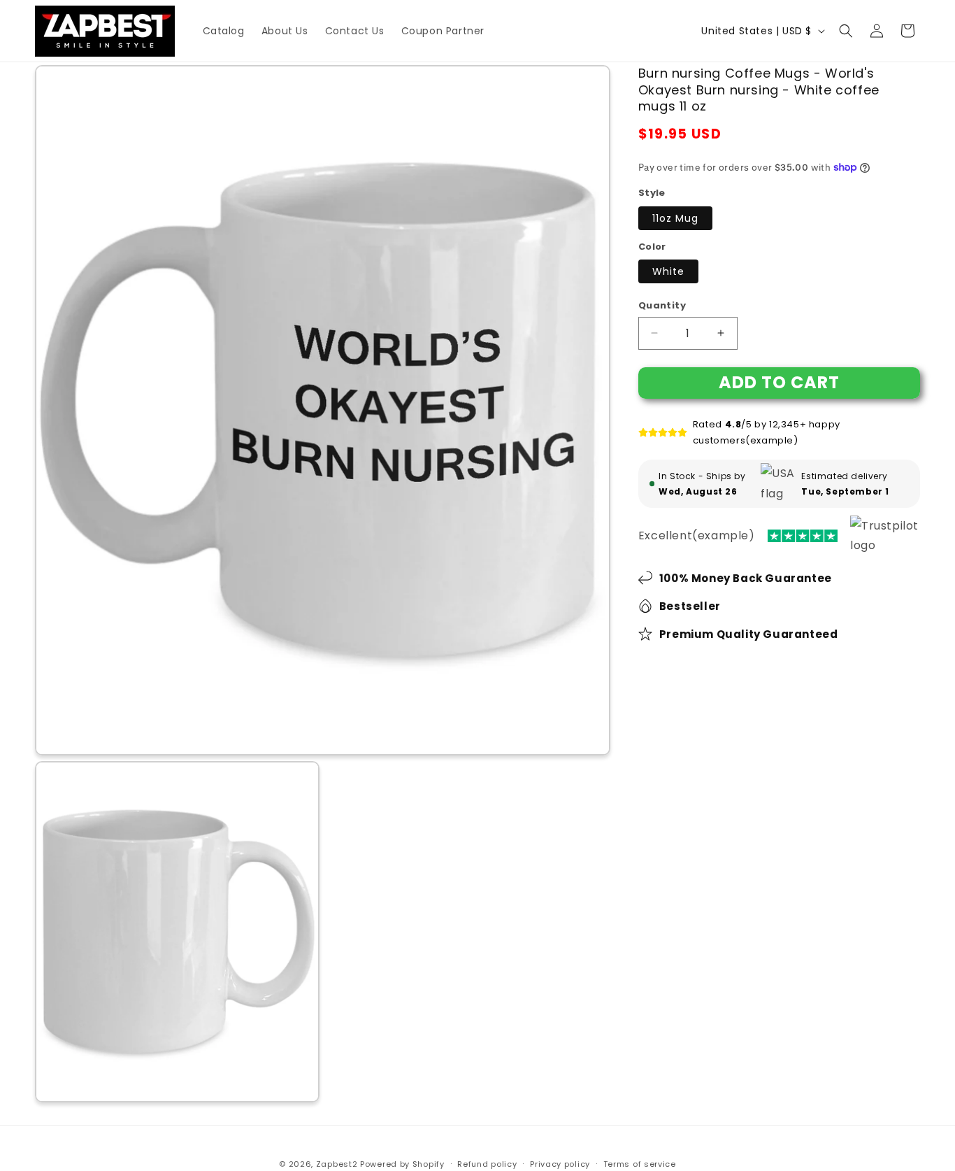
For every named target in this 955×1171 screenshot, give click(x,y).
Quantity (662, 305)
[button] (846, 30)
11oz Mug (675, 218)
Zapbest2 (337, 1164)
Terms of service (639, 1164)
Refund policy (487, 1164)
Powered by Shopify (402, 1164)
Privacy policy (560, 1164)
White (668, 271)
